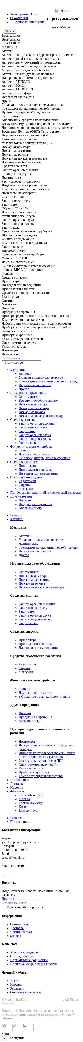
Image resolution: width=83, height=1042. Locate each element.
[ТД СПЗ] (62, 11)
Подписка (9, 898)
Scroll (6, 1034)
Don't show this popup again (25, 907)
